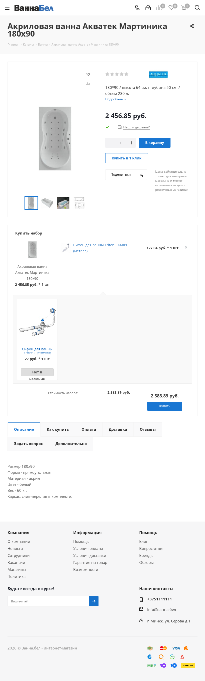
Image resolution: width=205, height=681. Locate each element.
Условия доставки (89, 555)
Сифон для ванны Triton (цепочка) (37, 351)
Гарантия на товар (90, 562)
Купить (164, 406)
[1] (107, 74)
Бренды (146, 555)
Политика (17, 576)
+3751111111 (159, 598)
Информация (87, 532)
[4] (122, 74)
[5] (126, 74)
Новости (15, 548)
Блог (143, 541)
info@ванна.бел (161, 609)
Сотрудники (19, 555)
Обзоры (146, 562)
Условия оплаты (88, 548)
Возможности (85, 569)
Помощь (81, 541)
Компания (18, 532)
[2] (112, 74)
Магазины (17, 569)
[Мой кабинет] (148, 7)
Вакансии (16, 562)
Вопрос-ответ (151, 548)
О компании (19, 541)
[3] (117, 74)
